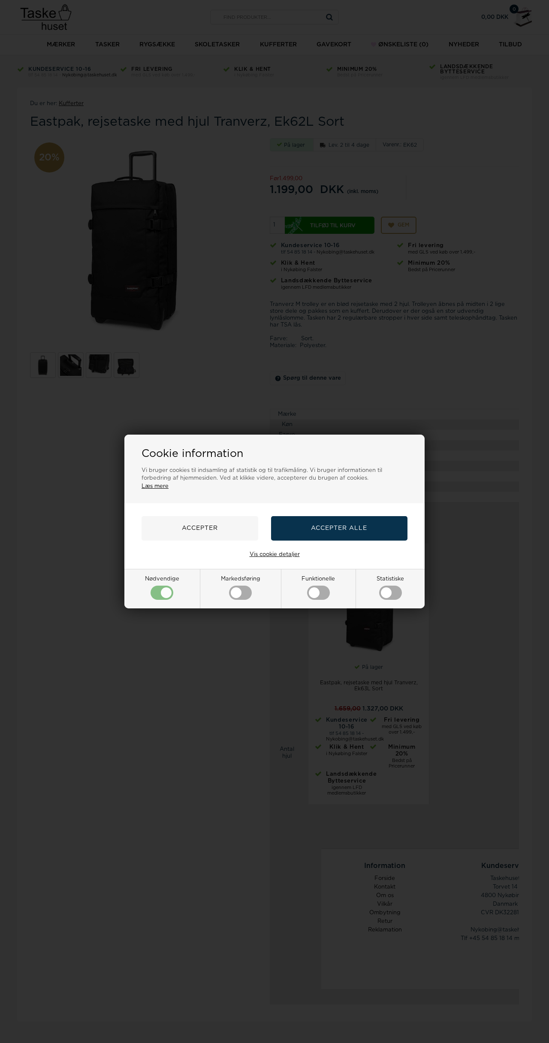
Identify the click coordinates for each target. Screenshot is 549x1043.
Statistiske (390, 579)
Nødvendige (162, 579)
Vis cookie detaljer (275, 554)
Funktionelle (318, 579)
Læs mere (155, 486)
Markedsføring (240, 579)
